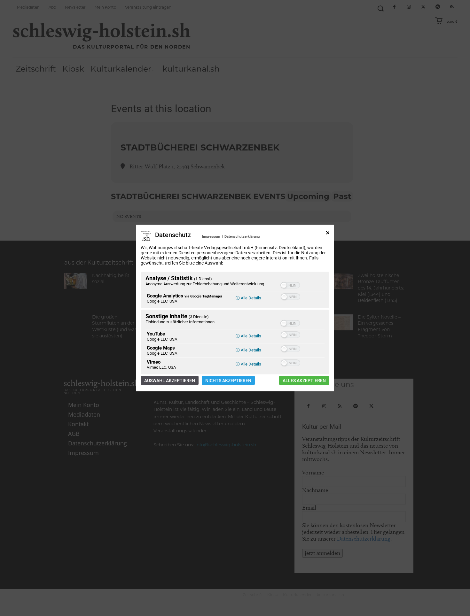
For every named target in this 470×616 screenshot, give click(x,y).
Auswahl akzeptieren (169, 380)
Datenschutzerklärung (242, 237)
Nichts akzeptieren (228, 380)
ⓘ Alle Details (248, 298)
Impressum (211, 237)
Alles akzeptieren (304, 380)
